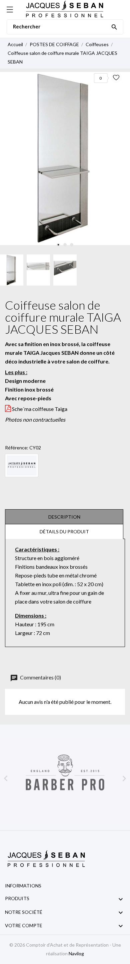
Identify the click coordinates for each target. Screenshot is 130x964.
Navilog (76, 953)
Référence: (16, 447)
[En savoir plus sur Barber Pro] (65, 779)
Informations (23, 885)
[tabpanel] (65, 158)
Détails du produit (64, 531)
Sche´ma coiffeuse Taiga (39, 409)
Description (64, 517)
